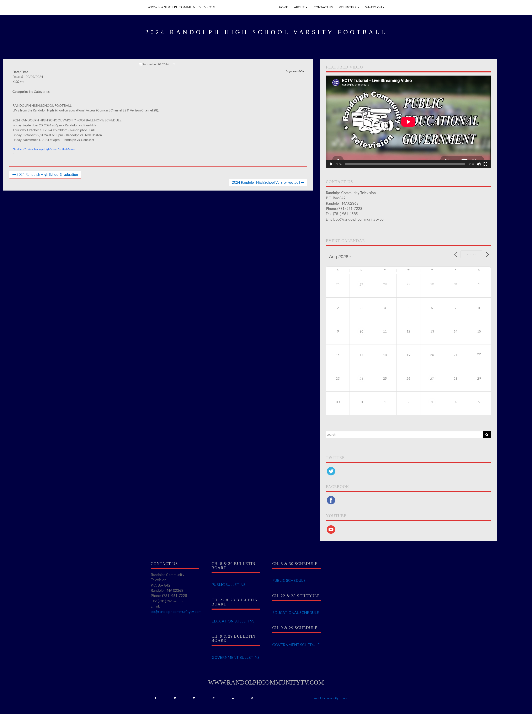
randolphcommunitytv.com (330, 698)
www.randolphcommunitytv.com (182, 7)
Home (283, 7)
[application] (408, 122)
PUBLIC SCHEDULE (288, 580)
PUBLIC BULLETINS (228, 584)
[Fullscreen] (485, 164)
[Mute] (479, 164)
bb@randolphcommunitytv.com (361, 219)
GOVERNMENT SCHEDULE (296, 644)
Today (471, 254)
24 (361, 378)
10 (361, 331)
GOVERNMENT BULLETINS (236, 657)
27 (361, 284)
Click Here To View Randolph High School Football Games (43, 149)
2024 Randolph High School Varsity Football (266, 182)
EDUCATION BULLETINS (233, 621)
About (299, 7)
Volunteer (348, 7)
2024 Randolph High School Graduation (47, 174)
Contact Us (323, 7)
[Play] (331, 164)
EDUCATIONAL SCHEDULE (295, 612)
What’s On (373, 7)
